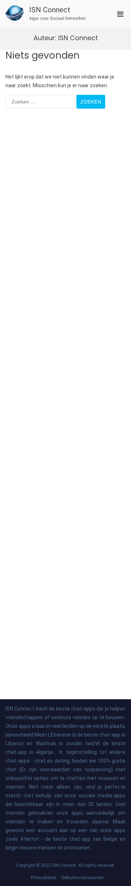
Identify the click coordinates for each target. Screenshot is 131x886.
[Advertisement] (65, 393)
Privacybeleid (43, 877)
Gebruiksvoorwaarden (82, 877)
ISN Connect (49, 9)
